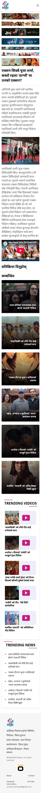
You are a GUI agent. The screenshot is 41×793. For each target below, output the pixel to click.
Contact (31, 775)
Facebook (10, 781)
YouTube (30, 781)
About (9, 775)
